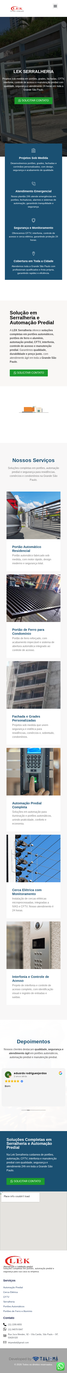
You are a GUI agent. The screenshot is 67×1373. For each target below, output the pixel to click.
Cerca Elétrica (10, 1292)
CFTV (6, 1297)
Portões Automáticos (13, 1306)
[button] (55, 6)
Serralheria (9, 1301)
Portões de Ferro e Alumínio (17, 1311)
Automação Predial (13, 1287)
